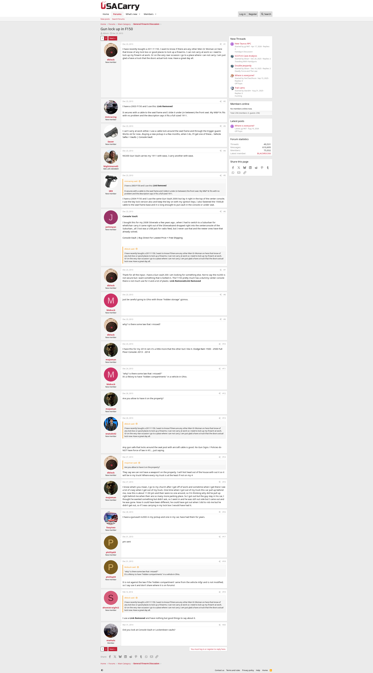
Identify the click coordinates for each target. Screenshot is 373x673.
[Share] (220, 44)
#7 (225, 270)
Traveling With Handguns (246, 61)
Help (258, 670)
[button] (140, 14)
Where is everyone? (244, 75)
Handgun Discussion (244, 51)
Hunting (238, 96)
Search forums (118, 19)
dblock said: (129, 249)
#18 (224, 561)
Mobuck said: (130, 567)
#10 (224, 344)
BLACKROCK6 (264, 153)
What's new (131, 14)
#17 (224, 536)
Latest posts (237, 121)
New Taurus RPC (243, 43)
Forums (117, 14)
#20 (224, 625)
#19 (224, 592)
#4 (225, 151)
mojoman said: (130, 462)
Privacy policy (248, 670)
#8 (225, 294)
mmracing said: (131, 181)
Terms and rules (233, 670)
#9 (225, 319)
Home (106, 14)
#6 (225, 211)
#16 (224, 512)
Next (112, 38)
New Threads (238, 38)
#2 (225, 101)
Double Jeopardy (243, 65)
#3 (225, 126)
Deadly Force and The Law (246, 71)
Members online (239, 103)
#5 (225, 175)
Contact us (219, 670)
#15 (224, 482)
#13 (224, 418)
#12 (224, 393)
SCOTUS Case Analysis (246, 55)
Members (148, 14)
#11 (224, 368)
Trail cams (240, 87)
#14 (224, 457)
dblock (106, 33)
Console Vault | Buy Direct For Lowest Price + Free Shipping (153, 237)
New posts (105, 19)
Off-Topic (238, 83)
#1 (225, 44)
